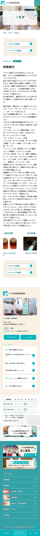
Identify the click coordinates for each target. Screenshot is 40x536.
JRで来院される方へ (16, 386)
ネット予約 (28, 337)
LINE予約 (20, 533)
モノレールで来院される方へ (18, 378)
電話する (7, 533)
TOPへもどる (7, 474)
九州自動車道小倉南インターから (14, 370)
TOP (4, 33)
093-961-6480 (12, 337)
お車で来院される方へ (16, 350)
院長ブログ (17, 61)
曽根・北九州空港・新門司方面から (15, 363)
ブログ (10, 33)
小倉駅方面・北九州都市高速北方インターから (18, 355)
